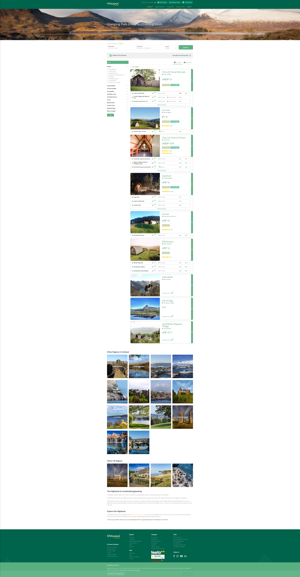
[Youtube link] (182, 556)
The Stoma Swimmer (112, 556)
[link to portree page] (192, 118)
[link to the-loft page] (192, 146)
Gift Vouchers (163, 2)
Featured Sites (170, 6)
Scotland (114, 43)
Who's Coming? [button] (111, 111)
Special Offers (188, 2)
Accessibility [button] (110, 91)
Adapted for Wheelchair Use (116, 75)
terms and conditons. (134, 570)
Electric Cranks (111, 551)
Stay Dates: (140, 46)
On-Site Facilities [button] (111, 88)
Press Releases (133, 543)
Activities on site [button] (111, 94)
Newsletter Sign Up (178, 541)
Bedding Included (113, 78)
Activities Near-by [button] (112, 97)
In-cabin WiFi (112, 80)
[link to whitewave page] (192, 250)
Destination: (111, 46)
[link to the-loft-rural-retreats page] (192, 80)
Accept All (111, 573)
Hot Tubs (111, 76)
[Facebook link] (174, 556)
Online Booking (177, 537)
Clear (110, 115)
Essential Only (120, 573)
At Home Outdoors (112, 547)
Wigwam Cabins (155, 546)
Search (189, 6)
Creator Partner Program (158, 548)
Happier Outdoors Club (179, 544)
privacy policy (123, 570)
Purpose (153, 544)
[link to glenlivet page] (192, 184)
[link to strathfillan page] (192, 332)
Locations (149, 6)
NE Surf (109, 552)
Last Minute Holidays (179, 546)
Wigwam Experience (160, 6)
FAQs (130, 555)
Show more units (161, 104)
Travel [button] (108, 99)
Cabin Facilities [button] (111, 85)
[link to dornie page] (192, 222)
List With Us (154, 539)
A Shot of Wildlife (111, 554)
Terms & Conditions (134, 556)
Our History (154, 537)
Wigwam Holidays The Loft (137, 514)
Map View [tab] (188, 62)
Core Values (154, 543)
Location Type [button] (111, 105)
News (130, 544)
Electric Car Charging (114, 82)
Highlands (120, 43)
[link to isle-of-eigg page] (192, 309)
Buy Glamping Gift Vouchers (180, 539)
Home (109, 43)
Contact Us (132, 553)
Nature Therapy (111, 549)
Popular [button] (109, 66)
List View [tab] (178, 62)
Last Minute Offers (175, 2)
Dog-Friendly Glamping (135, 541)
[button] (150, 55)
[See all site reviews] (158, 557)
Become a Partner (180, 6)
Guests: (167, 46)
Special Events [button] (111, 102)
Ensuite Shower (113, 73)
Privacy (131, 558)
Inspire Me (132, 539)
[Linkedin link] (186, 556)
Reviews (131, 546)
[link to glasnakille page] (192, 285)
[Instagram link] (178, 556)
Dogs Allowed (112, 69)
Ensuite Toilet (112, 71)
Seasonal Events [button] (111, 108)
